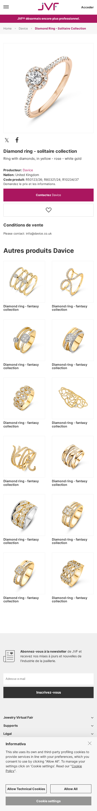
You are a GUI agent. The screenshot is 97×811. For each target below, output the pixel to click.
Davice (23, 28)
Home (7, 28)
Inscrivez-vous (48, 692)
